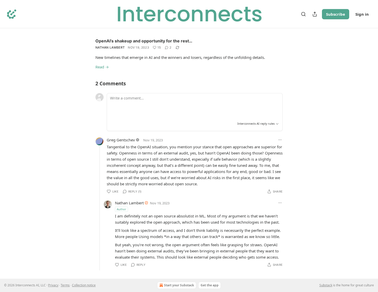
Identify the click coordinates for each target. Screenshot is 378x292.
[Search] (303, 14)
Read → (102, 66)
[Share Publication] (315, 14)
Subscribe (335, 14)
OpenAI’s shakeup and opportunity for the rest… (143, 40)
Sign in (362, 14)
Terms (65, 285)
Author (121, 209)
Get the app (210, 285)
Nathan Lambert (110, 47)
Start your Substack (179, 285)
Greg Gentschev (121, 139)
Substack (325, 285)
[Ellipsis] (280, 140)
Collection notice (84, 285)
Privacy (53, 285)
